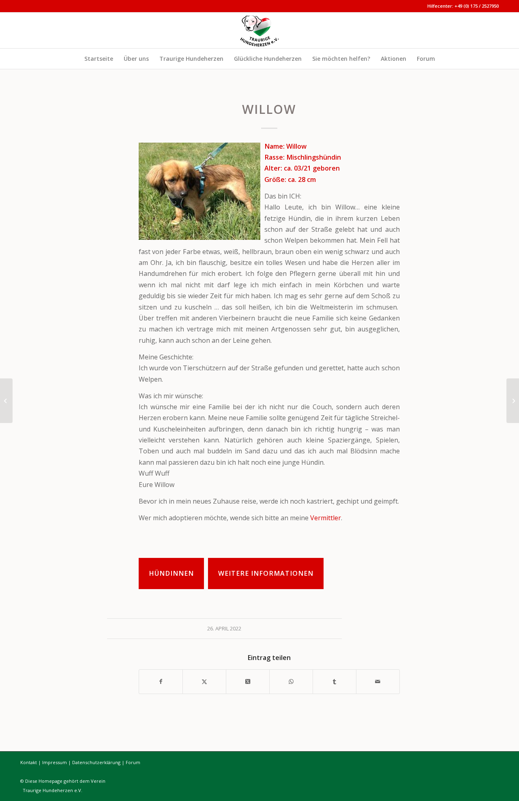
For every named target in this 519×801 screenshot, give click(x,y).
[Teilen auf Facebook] (160, 681)
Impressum (54, 762)
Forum (133, 762)
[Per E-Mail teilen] (377, 681)
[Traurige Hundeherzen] (259, 30)
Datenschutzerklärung (96, 762)
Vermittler (325, 517)
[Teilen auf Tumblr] (334, 681)
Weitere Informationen (265, 573)
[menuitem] (98, 59)
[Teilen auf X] (204, 681)
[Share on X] (247, 681)
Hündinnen (171, 573)
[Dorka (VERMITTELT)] (6, 400)
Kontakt (28, 762)
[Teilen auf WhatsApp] (291, 681)
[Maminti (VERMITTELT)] (512, 400)
